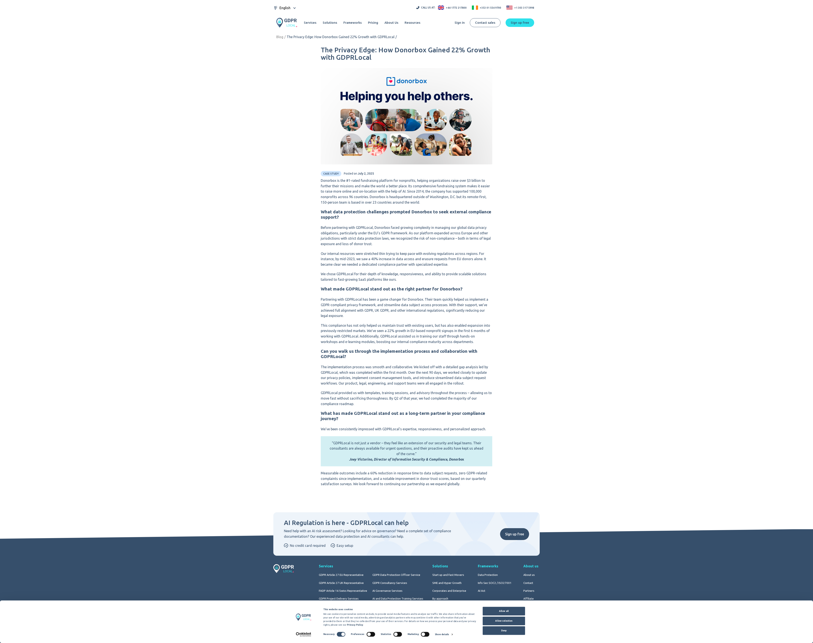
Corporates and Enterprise (449, 590)
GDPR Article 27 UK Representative (341, 583)
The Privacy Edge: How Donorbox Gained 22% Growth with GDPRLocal (340, 37)
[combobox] (285, 8)
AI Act (481, 590)
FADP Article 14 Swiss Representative (343, 590)
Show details (442, 634)
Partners (528, 590)
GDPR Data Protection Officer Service (396, 574)
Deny (504, 630)
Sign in (460, 22)
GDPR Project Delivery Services (339, 598)
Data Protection (488, 574)
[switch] (370, 634)
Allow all (504, 611)
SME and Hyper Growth (447, 583)
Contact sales (485, 22)
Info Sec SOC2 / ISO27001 (495, 583)
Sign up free (514, 534)
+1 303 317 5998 (524, 7)
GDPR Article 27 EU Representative (341, 574)
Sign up (520, 22)
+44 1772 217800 (456, 7)
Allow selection (503, 620)
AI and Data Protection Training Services (397, 598)
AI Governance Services (387, 590)
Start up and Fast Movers (448, 574)
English (284, 8)
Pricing (373, 22)
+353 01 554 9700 (490, 7)
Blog (279, 37)
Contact (528, 583)
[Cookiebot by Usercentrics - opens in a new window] (303, 634)
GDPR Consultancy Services (389, 583)
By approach (440, 598)
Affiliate (528, 598)
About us (529, 574)
